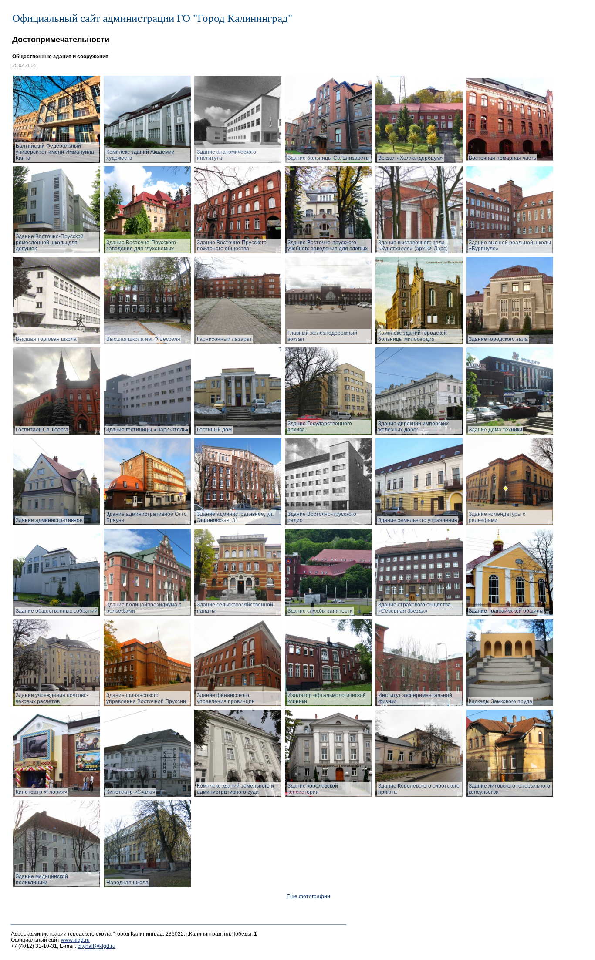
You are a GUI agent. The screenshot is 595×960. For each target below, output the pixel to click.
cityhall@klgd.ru (96, 946)
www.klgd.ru (75, 940)
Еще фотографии (308, 896)
